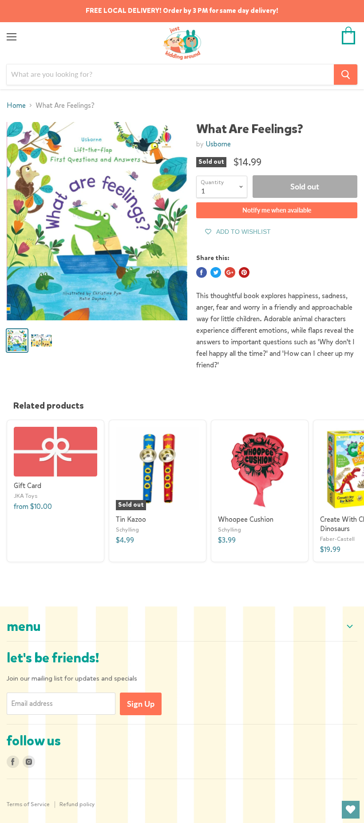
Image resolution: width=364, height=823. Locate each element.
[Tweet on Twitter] (215, 272)
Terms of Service (28, 804)
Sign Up (140, 704)
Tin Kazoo (131, 519)
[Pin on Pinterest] (244, 272)
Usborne (218, 144)
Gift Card (27, 485)
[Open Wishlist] (351, 810)
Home (16, 106)
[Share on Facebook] (201, 272)
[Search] (345, 74)
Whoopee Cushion (245, 519)
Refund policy (77, 804)
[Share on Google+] (230, 272)
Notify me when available (276, 210)
